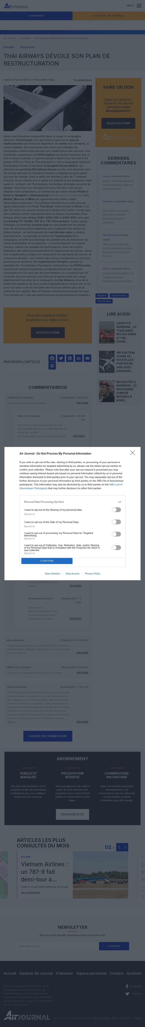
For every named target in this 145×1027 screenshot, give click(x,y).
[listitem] (72, 502)
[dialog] (72, 513)
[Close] (133, 453)
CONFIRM (47, 561)
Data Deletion (52, 573)
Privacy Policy (92, 573)
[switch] (116, 509)
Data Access (72, 573)
